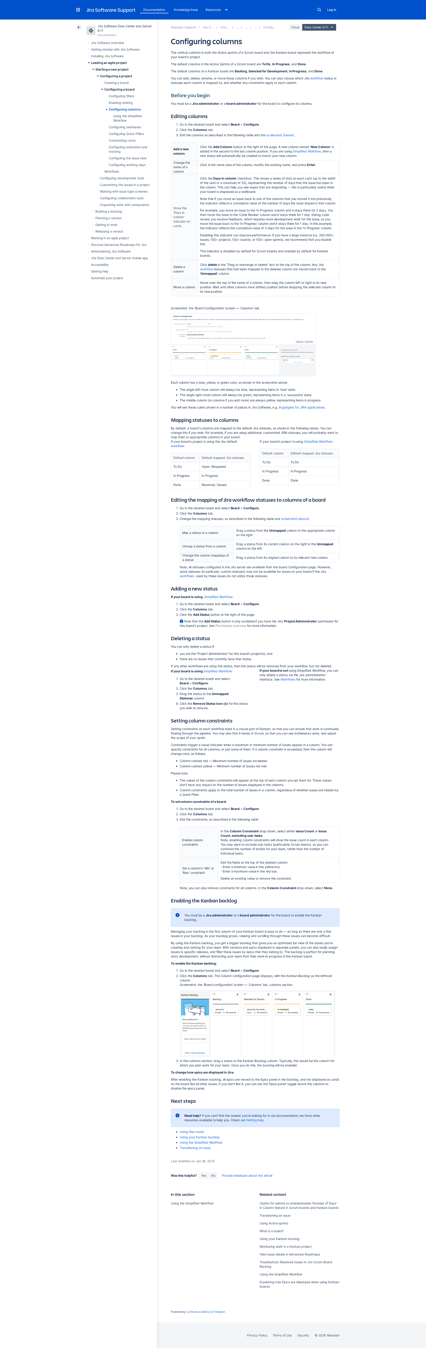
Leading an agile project (109, 63)
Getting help (99, 271)
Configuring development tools (122, 178)
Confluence (193, 1311)
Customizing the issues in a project (125, 185)
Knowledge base (186, 10)
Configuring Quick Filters (126, 134)
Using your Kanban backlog (199, 1137)
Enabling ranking (121, 103)
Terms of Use (282, 1335)
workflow (316, 78)
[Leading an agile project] (237, 27)
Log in (331, 10)
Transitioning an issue (195, 1148)
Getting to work (106, 225)
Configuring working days (127, 165)
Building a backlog (108, 211)
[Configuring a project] (255, 27)
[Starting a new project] (246, 27)
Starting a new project (111, 69)
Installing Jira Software (107, 56)
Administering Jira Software (110, 251)
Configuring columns (125, 109)
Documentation (154, 10)
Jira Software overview (107, 43)
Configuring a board (119, 89)
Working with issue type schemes (124, 191)
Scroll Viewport (215, 1311)
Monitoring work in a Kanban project (286, 1246)
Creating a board (116, 83)
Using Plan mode (192, 1132)
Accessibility (100, 264)
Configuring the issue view (127, 158)
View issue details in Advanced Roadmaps (290, 1254)
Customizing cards (122, 140)
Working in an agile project (110, 238)
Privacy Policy (257, 1335)
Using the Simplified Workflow (201, 1142)
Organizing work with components (124, 205)
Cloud (295, 27)
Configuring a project (116, 76)
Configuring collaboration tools (122, 198)
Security (303, 1335)
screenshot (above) (295, 519)
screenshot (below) (280, 135)
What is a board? (272, 1231)
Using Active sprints (274, 1223)
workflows (187, 576)
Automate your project (107, 278)
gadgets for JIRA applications (303, 407)
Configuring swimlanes (125, 127)
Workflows (111, 171)
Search (319, 9)
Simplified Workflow (307, 151)
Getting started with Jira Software (115, 49)
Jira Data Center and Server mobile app (119, 258)
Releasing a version (109, 231)
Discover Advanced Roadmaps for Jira (118, 245)
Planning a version (108, 218)
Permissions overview (230, 626)
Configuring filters (121, 96)
